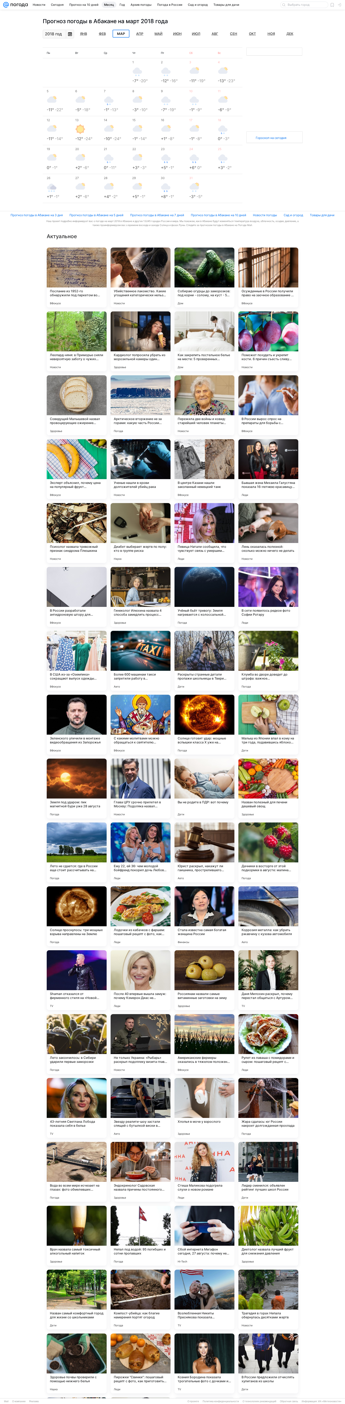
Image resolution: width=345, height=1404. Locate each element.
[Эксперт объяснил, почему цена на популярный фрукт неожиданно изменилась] (77, 469)
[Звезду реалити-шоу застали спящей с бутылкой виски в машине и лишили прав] (141, 1108)
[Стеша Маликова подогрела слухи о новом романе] (204, 1172)
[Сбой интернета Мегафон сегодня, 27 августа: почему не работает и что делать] (204, 1236)
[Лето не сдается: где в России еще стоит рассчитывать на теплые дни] (77, 852)
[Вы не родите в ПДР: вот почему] (204, 788)
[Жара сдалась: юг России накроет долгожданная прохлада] (268, 1108)
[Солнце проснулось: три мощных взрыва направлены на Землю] (77, 916)
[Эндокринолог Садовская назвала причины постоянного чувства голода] (141, 1172)
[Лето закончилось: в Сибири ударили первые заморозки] (77, 1044)
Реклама (34, 1401)
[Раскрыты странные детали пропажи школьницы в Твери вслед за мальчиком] (204, 661)
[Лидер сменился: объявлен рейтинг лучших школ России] (268, 1172)
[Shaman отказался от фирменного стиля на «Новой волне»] (77, 980)
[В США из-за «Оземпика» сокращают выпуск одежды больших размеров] (77, 661)
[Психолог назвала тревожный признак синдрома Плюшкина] (77, 533)
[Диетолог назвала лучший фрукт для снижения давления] (268, 1236)
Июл (196, 34)
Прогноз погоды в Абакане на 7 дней (157, 215)
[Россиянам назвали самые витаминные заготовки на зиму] (204, 980)
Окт (252, 34)
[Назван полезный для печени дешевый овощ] (268, 788)
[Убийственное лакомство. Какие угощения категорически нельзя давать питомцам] (141, 277)
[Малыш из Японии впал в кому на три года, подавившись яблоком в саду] (268, 725)
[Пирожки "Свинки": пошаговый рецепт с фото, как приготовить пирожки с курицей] (141, 1363)
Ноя (271, 34)
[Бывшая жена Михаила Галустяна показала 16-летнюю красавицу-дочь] (268, 469)
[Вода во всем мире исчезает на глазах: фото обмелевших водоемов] (77, 1172)
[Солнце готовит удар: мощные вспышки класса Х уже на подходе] (204, 725)
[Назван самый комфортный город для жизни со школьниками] (77, 1300)
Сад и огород (293, 215)
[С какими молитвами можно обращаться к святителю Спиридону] (141, 725)
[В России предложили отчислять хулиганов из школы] (268, 1363)
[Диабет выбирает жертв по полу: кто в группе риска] (141, 533)
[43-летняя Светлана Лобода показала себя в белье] (77, 1108)
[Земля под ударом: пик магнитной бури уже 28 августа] (77, 788)
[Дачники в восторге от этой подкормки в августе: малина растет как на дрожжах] (268, 852)
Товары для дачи (322, 215)
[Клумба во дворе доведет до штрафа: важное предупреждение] (268, 661)
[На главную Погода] (18, 5)
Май (159, 34)
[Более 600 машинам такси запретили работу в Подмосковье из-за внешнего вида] (141, 661)
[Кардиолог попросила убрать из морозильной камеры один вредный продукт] (141, 341)
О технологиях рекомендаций (259, 1401)
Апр (139, 34)
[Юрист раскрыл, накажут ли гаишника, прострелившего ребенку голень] (204, 852)
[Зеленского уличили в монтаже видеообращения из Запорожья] (77, 725)
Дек (290, 34)
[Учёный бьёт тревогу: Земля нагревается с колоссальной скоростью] (204, 597)
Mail (6, 1401)
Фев (102, 34)
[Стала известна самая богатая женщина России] (204, 916)
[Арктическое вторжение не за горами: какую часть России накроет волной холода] (141, 405)
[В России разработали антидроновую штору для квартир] (77, 597)
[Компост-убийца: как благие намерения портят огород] (141, 1300)
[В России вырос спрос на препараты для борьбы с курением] (268, 405)
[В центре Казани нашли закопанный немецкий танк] (204, 469)
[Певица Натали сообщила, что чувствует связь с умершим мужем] (204, 533)
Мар (121, 34)
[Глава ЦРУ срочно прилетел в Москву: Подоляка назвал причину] (141, 788)
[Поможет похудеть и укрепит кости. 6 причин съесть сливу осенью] (268, 341)
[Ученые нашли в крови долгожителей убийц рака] (141, 469)
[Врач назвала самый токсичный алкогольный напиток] (77, 1236)
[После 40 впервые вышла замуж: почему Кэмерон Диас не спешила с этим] (141, 980)
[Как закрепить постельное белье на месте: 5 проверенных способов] (204, 341)
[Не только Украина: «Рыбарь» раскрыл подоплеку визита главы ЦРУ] (141, 1044)
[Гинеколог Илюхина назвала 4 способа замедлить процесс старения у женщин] (141, 597)
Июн (177, 34)
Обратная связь (289, 1401)
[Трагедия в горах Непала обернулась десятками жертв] (268, 1300)
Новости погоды (265, 215)
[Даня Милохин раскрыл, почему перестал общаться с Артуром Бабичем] (268, 980)
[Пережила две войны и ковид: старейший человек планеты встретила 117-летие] (204, 405)
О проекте (193, 1401)
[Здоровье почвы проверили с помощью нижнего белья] (77, 1363)
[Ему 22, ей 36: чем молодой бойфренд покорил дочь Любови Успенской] (141, 852)
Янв (83, 34)
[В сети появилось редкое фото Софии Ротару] (268, 597)
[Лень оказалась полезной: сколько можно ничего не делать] (268, 533)
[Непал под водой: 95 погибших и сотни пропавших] (141, 1236)
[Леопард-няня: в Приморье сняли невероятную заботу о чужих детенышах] (77, 341)
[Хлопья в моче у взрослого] (204, 1108)
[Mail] (6, 5)
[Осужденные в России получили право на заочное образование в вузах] (268, 277)
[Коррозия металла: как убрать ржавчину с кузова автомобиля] (268, 916)
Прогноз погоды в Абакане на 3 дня (37, 215)
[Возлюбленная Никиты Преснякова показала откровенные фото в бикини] (204, 1300)
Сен (233, 34)
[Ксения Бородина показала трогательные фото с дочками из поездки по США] (204, 1363)
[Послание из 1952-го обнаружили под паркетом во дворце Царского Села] (77, 277)
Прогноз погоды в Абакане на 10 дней (218, 215)
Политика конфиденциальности (221, 1401)
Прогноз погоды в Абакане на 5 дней (96, 215)
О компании (19, 1401)
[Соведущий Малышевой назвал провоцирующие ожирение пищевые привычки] (77, 405)
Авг (215, 34)
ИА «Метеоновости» (329, 1401)
